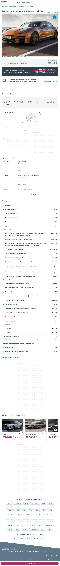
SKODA (31, 525)
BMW (9, 507)
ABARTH (9, 503)
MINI (14, 521)
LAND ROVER (47, 514)
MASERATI (34, 518)
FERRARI (30, 510)
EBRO (24, 510)
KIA (40, 514)
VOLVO (42, 529)
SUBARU (10, 529)
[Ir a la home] (6, 2)
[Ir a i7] (12, 429)
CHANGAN (22, 507)
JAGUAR (27, 514)
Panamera (36, 538)
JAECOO (20, 514)
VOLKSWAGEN (34, 529)
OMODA (36, 521)
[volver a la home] (8, 555)
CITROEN (30, 507)
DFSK (51, 507)
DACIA (44, 507)
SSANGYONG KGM (48, 525)
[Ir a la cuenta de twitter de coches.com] (46, 555)
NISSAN (29, 521)
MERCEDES (50, 518)
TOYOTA (25, 529)
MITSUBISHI (21, 521)
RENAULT (18, 525)
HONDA (50, 510)
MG (8, 521)
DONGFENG (11, 510)
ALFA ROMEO (18, 503)
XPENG (49, 529)
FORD (43, 510)
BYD (15, 507)
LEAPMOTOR (10, 518)
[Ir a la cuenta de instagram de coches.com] (51, 555)
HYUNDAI (12, 514)
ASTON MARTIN (35, 503)
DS (18, 510)
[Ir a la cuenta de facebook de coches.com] (56, 555)
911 (14, 538)
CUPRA (37, 507)
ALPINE (26, 503)
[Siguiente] (55, 429)
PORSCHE (10, 525)
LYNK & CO (26, 518)
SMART (38, 525)
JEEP (34, 514)
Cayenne (21, 538)
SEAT (25, 525)
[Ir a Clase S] (35, 429)
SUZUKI (17, 529)
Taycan (44, 538)
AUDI (43, 503)
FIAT (37, 510)
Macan (28, 538)
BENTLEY (50, 503)
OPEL (43, 521)
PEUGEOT (50, 521)
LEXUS (18, 518)
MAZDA (42, 518)
